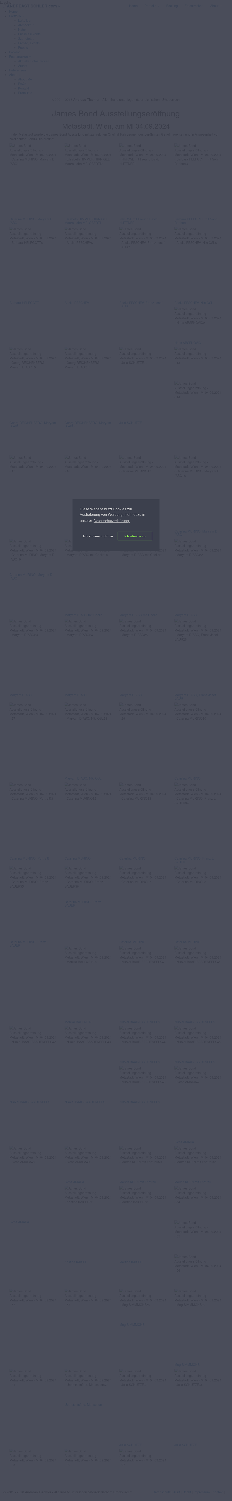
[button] (16, 16)
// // (31, 6)
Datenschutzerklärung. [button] (112, 521)
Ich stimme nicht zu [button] (98, 536)
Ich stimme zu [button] (135, 536)
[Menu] (228, 3)
